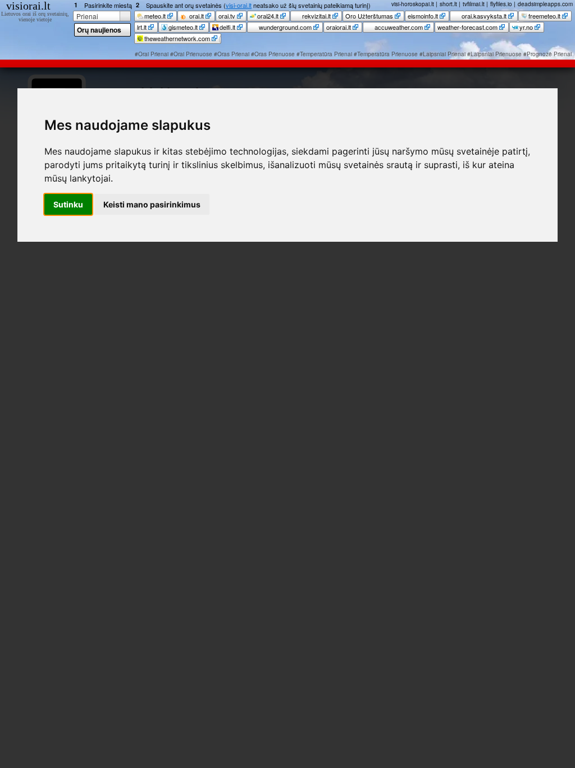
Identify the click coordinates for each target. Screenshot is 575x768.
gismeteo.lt (183, 26)
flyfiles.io (501, 4)
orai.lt (196, 15)
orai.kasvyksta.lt (483, 15)
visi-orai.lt (239, 5)
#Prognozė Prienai (547, 54)
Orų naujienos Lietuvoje (99, 31)
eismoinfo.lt (423, 15)
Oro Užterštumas (369, 15)
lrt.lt (142, 26)
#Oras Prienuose (273, 54)
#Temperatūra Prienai (324, 54)
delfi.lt (227, 26)
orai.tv (226, 15)
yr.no (526, 26)
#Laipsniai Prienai (442, 54)
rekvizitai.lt (315, 15)
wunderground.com (284, 26)
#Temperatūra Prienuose (386, 54)
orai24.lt (268, 15)
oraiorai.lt (338, 26)
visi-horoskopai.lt (412, 4)
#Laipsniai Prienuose (494, 54)
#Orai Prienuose (191, 54)
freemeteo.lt (544, 15)
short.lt (448, 4)
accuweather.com (398, 26)
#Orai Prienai (151, 54)
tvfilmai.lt (474, 4)
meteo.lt (155, 15)
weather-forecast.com (467, 26)
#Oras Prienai (231, 54)
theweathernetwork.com (177, 38)
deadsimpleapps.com (545, 4)
